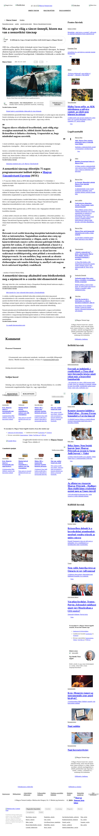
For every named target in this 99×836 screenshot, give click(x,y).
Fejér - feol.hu (47, 819)
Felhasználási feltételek (41, 794)
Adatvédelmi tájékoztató (28, 794)
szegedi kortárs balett (26, 24)
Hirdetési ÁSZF (69, 794)
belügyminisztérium (73, 364)
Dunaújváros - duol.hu (49, 817)
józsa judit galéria (39, 405)
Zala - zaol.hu (84, 825)
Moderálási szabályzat (80, 794)
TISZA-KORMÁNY (65, 10)
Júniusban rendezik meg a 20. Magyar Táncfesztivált (22, 164)
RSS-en (44, 435)
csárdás (17, 24)
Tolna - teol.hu (84, 817)
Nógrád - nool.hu (66, 822)
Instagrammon (24, 435)
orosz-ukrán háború (73, 597)
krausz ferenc (71, 406)
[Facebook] (55, 432)
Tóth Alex (78, 296)
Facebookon (41, 432)
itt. (43, 104)
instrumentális (5, 405)
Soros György (72, 29)
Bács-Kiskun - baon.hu (31, 817)
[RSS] (62, 434)
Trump (69, 563)
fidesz (76, 158)
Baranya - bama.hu (30, 819)
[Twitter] (62, 432)
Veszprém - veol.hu (85, 822)
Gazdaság (59, 809)
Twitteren (49, 432)
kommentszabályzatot (51, 360)
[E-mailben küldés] (56, 62)
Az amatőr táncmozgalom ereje (15, 325)
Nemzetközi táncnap (7, 24)
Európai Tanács (72, 524)
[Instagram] (59, 432)
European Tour (72, 48)
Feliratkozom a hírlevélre (57, 103)
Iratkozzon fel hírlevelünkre (15, 432)
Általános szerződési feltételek (57, 794)
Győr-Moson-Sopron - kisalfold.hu (52, 822)
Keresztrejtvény (72, 722)
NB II (69, 70)
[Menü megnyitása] (93, 5)
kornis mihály (75, 653)
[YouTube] (59, 434)
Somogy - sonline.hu (67, 825)
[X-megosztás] (60, 62)
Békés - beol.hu (29, 822)
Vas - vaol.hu (84, 819)
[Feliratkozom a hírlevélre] (20, 6)
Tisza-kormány (79, 249)
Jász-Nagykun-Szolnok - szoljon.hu (70, 817)
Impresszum (6, 794)
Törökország (21, 405)
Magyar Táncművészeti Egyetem (42, 24)
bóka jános (70, 441)
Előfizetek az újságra (75, 787)
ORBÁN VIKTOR (33, 10)
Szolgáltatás (30, 812)
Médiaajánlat (17, 794)
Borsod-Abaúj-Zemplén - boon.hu (33, 825)
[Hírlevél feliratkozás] (62, 429)
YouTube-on (36, 435)
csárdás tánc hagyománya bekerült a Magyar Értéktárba (19, 286)
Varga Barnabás (72, 102)
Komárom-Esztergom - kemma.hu (70, 819)
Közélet (48, 809)
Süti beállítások (93, 794)
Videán (30, 435)
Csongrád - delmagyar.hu (31, 827)
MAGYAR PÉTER (49, 10)
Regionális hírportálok (33, 809)
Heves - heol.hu (47, 827)
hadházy (70, 479)
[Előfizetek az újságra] (75, 5)
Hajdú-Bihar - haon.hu (49, 825)
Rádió (41, 812)
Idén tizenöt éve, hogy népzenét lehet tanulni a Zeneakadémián (25, 292)
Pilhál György (73, 651)
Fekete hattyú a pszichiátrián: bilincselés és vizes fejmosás (23, 111)
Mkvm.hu (43, 298)
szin (52, 405)
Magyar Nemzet (11, 20)
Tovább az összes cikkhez (58, 450)
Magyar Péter (78, 137)
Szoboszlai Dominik (80, 275)
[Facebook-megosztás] (64, 62)
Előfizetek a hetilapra (81, 339)
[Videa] (55, 434)
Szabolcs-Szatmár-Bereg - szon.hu (70, 827)
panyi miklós (78, 200)
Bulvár (80, 809)
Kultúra (22, 20)
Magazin (69, 809)
